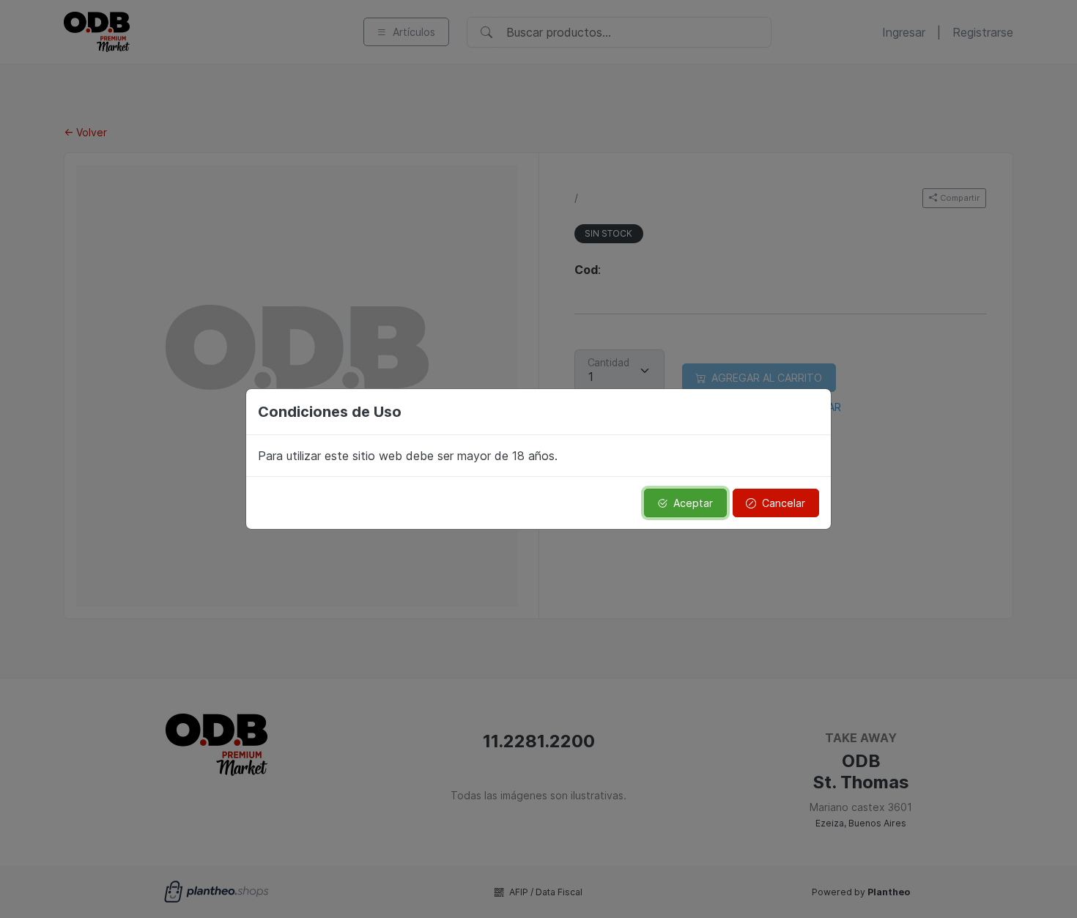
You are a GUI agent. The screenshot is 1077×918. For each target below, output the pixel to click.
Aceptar (693, 503)
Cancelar (783, 503)
